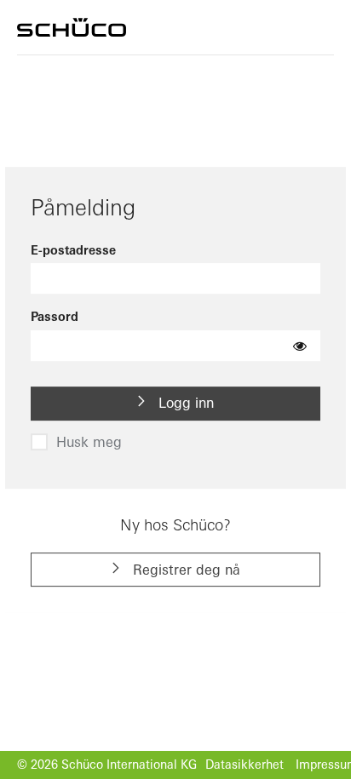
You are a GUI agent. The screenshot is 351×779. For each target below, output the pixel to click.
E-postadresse (73, 250)
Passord (54, 317)
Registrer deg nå (184, 569)
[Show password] (299, 345)
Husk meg (89, 441)
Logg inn (184, 403)
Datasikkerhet (244, 764)
